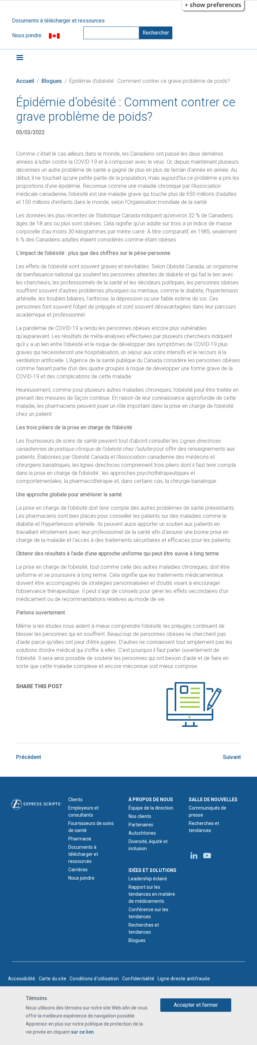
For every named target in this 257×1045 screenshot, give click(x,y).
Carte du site (53, 978)
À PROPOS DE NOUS (150, 799)
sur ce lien (82, 1032)
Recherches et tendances (143, 928)
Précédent (28, 757)
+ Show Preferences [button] (213, 5)
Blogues (51, 81)
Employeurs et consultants (83, 811)
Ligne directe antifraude (184, 978)
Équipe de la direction (150, 808)
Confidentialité (138, 978)
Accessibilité (21, 978)
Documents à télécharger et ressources (58, 20)
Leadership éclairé (147, 878)
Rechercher (156, 33)
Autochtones (142, 833)
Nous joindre (26, 35)
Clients (75, 799)
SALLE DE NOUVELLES (213, 799)
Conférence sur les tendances (148, 913)
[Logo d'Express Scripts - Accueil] (36, 804)
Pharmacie (79, 838)
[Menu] (19, 58)
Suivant (232, 757)
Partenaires (140, 824)
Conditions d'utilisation (94, 978)
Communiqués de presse (207, 811)
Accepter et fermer (196, 1005)
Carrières (78, 869)
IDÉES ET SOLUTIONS (152, 870)
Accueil (25, 81)
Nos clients (139, 816)
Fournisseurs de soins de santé (91, 827)
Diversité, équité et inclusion (148, 845)
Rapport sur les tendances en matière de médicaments (151, 894)
